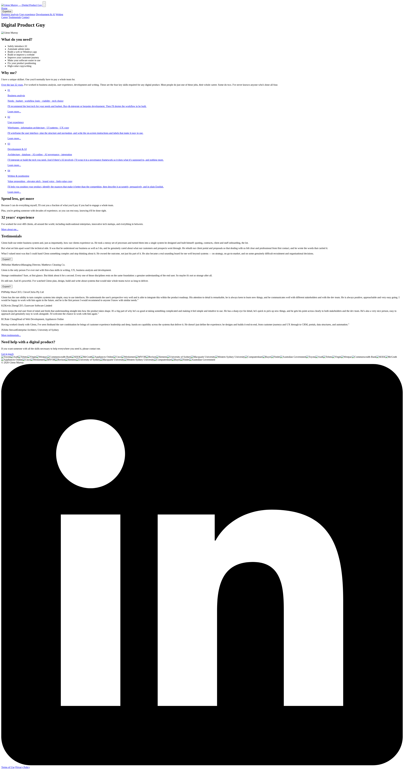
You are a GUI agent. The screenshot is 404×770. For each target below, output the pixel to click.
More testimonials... (11, 335)
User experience (27, 14)
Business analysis (10, 14)
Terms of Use (8, 767)
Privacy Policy (22, 767)
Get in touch (7, 354)
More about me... (9, 229)
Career (4, 17)
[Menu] (44, 4)
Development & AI (45, 14)
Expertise (7, 11)
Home (4, 8)
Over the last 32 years (12, 84)
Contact (25, 17)
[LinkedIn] (202, 764)
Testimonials (15, 17)
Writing (59, 14)
